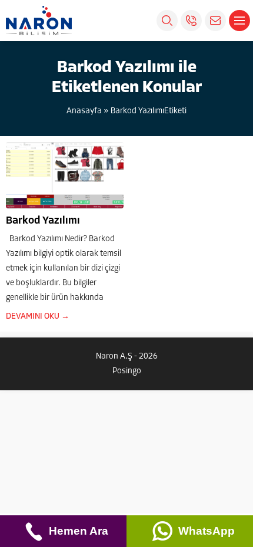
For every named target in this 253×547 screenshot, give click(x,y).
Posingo (126, 371)
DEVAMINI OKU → (37, 316)
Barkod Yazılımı (43, 221)
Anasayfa (84, 111)
